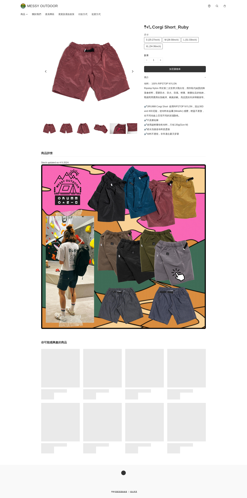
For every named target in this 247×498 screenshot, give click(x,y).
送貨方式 (96, 14)
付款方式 (82, 14)
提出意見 (133, 492)
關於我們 (36, 14)
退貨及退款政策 (66, 14)
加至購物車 (175, 69)
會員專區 (49, 14)
